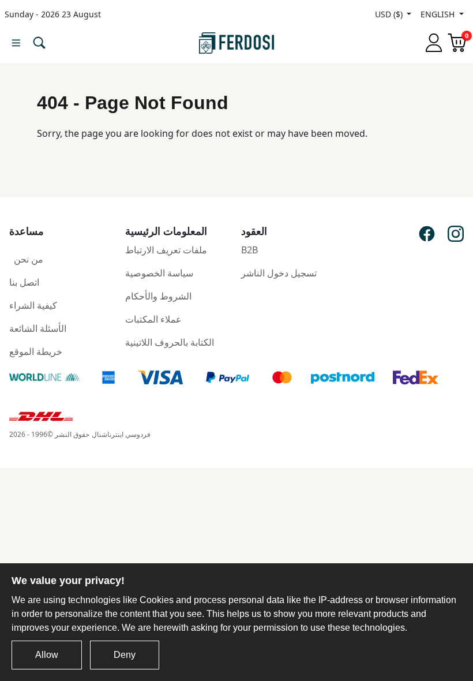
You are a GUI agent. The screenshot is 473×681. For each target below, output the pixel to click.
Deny (125, 655)
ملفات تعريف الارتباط (166, 250)
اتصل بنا (24, 282)
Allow (46, 655)
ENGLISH (439, 14)
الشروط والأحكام (158, 296)
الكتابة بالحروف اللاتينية (169, 342)
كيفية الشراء (33, 305)
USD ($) (390, 14)
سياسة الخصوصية (159, 273)
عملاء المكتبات (153, 319)
